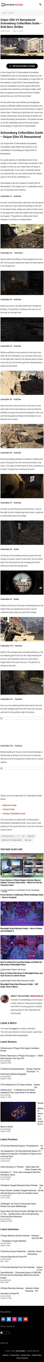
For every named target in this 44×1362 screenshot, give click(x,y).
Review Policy (25, 1355)
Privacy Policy (14, 1355)
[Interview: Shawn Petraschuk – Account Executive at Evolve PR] (13, 1251)
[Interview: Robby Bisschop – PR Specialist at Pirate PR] (12, 1288)
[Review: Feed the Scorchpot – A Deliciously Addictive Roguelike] (12, 1069)
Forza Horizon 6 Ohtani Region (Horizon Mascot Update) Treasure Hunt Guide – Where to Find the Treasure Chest (21, 882)
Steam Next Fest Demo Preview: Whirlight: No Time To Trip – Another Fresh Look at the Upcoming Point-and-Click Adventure (21, 1214)
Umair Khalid (5, 31)
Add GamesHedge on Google (23, 66)
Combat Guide (8, 809)
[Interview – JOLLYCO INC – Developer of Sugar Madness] (15, 1235)
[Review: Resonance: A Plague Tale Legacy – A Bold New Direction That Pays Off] (21, 1049)
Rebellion (31, 836)
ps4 (23, 836)
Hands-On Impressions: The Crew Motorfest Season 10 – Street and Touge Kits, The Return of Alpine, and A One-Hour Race (21, 1151)
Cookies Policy (36, 1355)
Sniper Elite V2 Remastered (12, 840)
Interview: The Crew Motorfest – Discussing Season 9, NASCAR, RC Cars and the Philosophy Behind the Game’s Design (21, 1272)
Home (4, 13)
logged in (15, 1028)
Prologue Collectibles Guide (14, 813)
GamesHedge (20, 1351)
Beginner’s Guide (9, 805)
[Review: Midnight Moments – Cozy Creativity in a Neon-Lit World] (18, 1112)
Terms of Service (22, 1358)
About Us (6, 1355)
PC (18, 836)
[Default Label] (20, 1319)
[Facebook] (3, 1319)
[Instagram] (14, 1319)
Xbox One (28, 840)
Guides (10, 13)
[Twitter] (9, 1319)
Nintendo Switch (8, 836)
